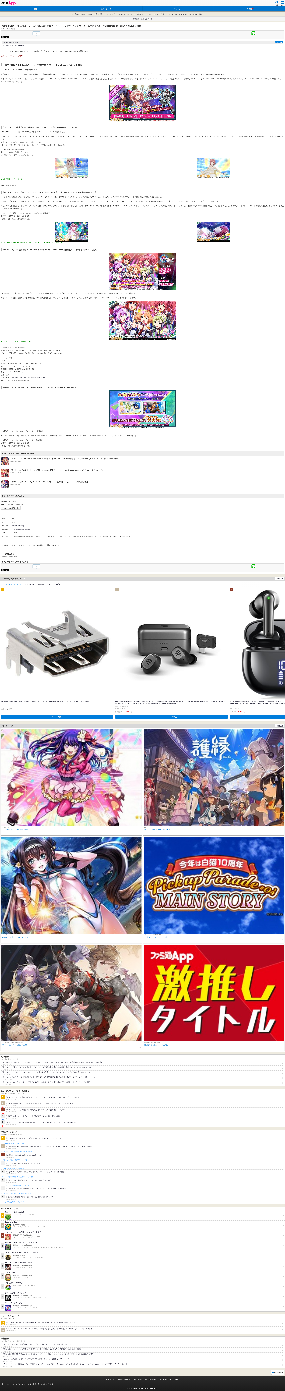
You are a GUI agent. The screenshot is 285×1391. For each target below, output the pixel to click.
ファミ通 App (8, 3)
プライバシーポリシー (139, 1379)
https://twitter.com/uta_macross (21, 529)
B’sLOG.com (173, 1379)
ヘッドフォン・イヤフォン (12, 584)
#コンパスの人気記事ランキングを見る (13, 1143)
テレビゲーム (58, 584)
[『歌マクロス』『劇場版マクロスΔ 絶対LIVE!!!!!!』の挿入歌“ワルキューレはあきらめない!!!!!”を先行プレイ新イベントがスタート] (54, 476)
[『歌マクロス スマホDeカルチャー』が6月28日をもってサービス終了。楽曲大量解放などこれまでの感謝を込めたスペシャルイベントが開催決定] (60, 465)
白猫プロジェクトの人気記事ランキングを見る (15, 1160)
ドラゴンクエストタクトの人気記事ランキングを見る (17, 1193)
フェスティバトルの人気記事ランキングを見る (15, 1185)
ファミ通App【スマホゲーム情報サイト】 (84, 14)
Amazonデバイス (44, 584)
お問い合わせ (110, 1379)
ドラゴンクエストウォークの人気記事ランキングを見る (18, 1151)
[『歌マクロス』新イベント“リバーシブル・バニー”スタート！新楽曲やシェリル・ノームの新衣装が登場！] (45, 488)
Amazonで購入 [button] (57, 717)
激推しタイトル (146, 19)
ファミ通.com (163, 1379)
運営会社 (127, 1379)
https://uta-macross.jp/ (18, 526)
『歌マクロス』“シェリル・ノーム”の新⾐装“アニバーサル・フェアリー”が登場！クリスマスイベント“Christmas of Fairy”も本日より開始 (157, 14)
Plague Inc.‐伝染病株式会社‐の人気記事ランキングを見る (17, 1177)
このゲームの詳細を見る (12, 508)
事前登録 (136, 19)
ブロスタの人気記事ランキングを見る (13, 1168)
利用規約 (120, 1379)
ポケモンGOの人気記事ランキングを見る (13, 1202)
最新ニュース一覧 (105, 14)
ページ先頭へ (278, 1372)
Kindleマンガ (30, 584)
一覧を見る (279, 579)
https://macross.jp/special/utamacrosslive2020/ (28, 377)
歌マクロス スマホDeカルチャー (11, 557)
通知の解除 (153, 1379)
